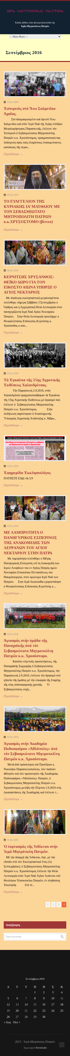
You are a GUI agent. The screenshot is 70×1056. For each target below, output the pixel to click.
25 (61, 1010)
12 (8, 1004)
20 (17, 1010)
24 (52, 1010)
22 (34, 1010)
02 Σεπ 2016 (12, 634)
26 (8, 1016)
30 (43, 1016)
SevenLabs (41, 1047)
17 (52, 1004)
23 (43, 1010)
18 (61, 1004)
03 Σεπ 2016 (12, 373)
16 (43, 1004)
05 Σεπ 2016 (12, 102)
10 (52, 998)
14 (26, 1004)
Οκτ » (16, 1022)
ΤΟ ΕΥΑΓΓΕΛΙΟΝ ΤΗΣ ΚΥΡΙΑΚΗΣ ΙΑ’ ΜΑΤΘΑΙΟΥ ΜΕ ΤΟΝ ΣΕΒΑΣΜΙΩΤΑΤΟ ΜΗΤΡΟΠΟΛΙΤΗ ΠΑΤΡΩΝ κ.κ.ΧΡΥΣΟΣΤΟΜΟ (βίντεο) (32, 211)
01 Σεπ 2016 (12, 840)
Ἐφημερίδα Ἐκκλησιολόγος (27, 472)
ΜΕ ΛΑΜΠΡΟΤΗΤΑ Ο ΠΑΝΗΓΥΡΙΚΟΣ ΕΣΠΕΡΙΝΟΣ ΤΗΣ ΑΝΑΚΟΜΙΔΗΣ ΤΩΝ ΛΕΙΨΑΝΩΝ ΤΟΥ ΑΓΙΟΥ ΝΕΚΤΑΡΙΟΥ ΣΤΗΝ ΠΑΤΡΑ (30, 542)
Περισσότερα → (13, 154)
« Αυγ (7, 1022)
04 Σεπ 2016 (12, 270)
